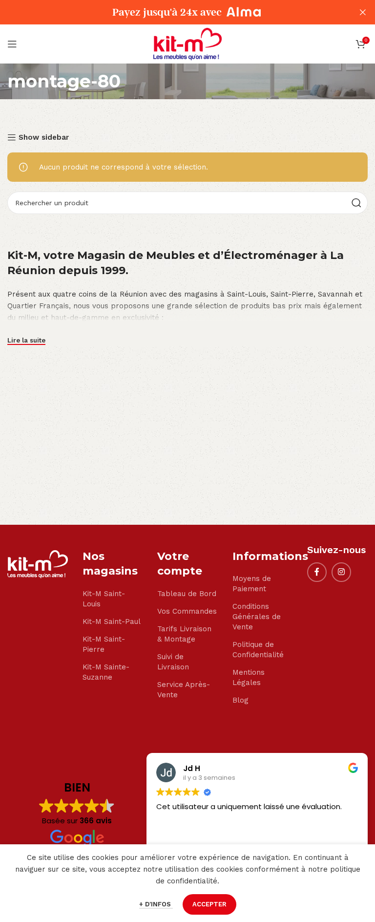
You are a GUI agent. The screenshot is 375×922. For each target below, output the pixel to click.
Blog (240, 700)
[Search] (356, 203)
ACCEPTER (209, 904)
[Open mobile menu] (12, 44)
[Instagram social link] (341, 572)
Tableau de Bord (186, 593)
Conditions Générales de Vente (256, 616)
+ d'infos (156, 904)
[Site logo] (187, 43)
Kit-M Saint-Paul (112, 621)
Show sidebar (44, 137)
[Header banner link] (173, 12)
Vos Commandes (187, 611)
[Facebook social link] (317, 572)
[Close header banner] (363, 12)
